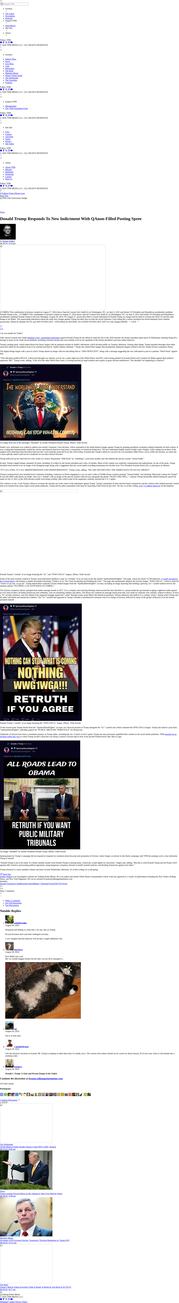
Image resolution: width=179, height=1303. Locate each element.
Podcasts (8, 18)
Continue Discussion (9, 1100)
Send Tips (4, 196)
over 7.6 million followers (149, 486)
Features (8, 83)
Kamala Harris (27, 884)
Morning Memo (11, 73)
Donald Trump (6, 884)
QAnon (51, 884)
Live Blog (9, 64)
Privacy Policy (21, 1302)
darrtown (18, 950)
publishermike (20, 923)
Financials (9, 174)
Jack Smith (16, 884)
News (7, 61)
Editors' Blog (10, 59)
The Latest (9, 14)
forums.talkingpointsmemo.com (46, 1078)
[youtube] (11, 43)
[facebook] (4, 43)
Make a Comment (12, 901)
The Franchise (11, 80)
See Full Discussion (13, 903)
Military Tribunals (40, 884)
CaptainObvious (21, 1047)
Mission (8, 169)
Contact (8, 134)
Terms (7, 139)
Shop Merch (10, 26)
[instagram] (9, 43)
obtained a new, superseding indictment (43, 338)
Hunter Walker (9, 241)
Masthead (9, 172)
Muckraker (9, 68)
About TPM (10, 167)
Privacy (8, 141)
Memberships (10, 106)
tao (15, 1029)
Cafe (7, 66)
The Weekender (11, 78)
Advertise (9, 137)
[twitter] (6, 1299)
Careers (8, 177)
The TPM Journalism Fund (16, 108)
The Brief (9, 71)
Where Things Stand (13, 75)
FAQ (7, 132)
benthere (18, 1067)
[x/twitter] (6, 43)
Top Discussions (12, 905)
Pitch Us (8, 179)
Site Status (9, 144)
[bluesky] (1, 43)
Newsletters (10, 16)
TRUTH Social (60, 884)
